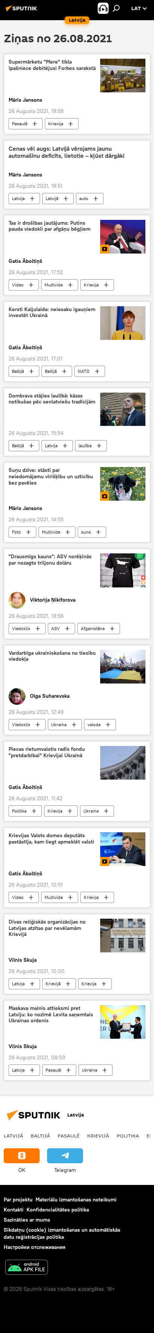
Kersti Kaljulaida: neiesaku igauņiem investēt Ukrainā (52, 312)
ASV (55, 628)
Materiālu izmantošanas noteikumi (76, 1199)
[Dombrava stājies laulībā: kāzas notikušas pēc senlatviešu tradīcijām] (122, 409)
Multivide (53, 285)
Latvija (18, 198)
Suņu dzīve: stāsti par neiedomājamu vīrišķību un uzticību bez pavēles (51, 476)
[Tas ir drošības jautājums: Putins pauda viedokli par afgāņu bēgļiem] (122, 237)
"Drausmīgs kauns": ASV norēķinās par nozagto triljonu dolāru (50, 559)
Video (18, 285)
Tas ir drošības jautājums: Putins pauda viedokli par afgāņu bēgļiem (49, 226)
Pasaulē (19, 123)
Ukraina (59, 724)
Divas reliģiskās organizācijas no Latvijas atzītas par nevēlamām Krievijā (47, 928)
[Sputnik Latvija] (22, 11)
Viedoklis (21, 628)
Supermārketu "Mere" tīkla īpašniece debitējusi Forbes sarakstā (52, 65)
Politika (19, 811)
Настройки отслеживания (34, 1247)
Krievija (55, 123)
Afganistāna (93, 628)
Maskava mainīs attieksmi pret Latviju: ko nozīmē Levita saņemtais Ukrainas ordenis (51, 1014)
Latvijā (52, 198)
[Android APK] (26, 1268)
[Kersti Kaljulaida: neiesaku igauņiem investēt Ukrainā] (122, 323)
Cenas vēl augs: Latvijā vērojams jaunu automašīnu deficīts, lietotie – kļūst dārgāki (66, 152)
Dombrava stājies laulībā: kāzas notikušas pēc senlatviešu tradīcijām (52, 399)
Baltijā (18, 371)
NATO (84, 371)
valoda (94, 724)
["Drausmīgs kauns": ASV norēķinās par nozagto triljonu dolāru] (122, 570)
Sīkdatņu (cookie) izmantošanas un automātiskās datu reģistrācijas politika (62, 1233)
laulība (85, 445)
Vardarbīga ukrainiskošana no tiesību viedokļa (52, 656)
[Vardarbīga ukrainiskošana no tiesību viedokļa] (122, 667)
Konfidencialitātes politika (58, 1209)
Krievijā (53, 983)
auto (83, 198)
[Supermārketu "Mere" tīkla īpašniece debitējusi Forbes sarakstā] (122, 75)
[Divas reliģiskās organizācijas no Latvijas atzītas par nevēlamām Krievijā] (122, 935)
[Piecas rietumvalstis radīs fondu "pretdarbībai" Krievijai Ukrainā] (122, 763)
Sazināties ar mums (27, 1219)
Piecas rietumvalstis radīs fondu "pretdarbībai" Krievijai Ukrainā (47, 752)
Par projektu (18, 1199)
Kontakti (14, 1209)
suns (86, 532)
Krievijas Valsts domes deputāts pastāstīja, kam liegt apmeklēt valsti (51, 838)
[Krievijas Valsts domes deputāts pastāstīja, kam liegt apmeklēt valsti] (122, 849)
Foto (16, 532)
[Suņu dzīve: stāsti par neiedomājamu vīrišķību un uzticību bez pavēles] (122, 484)
